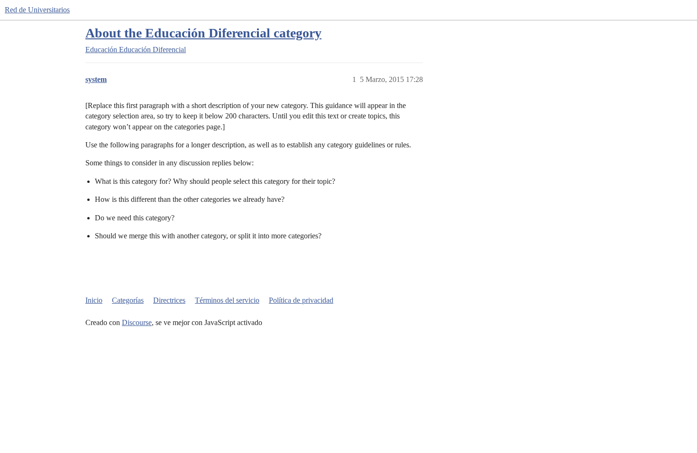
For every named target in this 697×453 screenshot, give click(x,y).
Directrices (169, 300)
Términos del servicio (227, 300)
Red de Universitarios (37, 10)
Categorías (128, 300)
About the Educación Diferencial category (203, 33)
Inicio (93, 300)
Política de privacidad (301, 300)
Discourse (137, 322)
